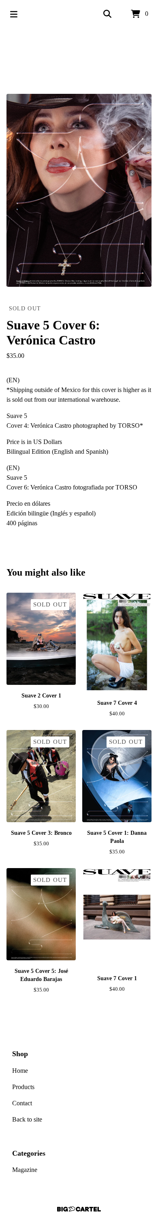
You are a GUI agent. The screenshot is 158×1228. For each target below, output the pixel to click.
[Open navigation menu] (13, 14)
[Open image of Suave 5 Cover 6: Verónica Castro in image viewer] (79, 190)
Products (23, 1086)
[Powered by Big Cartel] (79, 1209)
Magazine (24, 1169)
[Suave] (79, 61)
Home (20, 1070)
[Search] (107, 14)
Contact (22, 1103)
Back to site (27, 1119)
